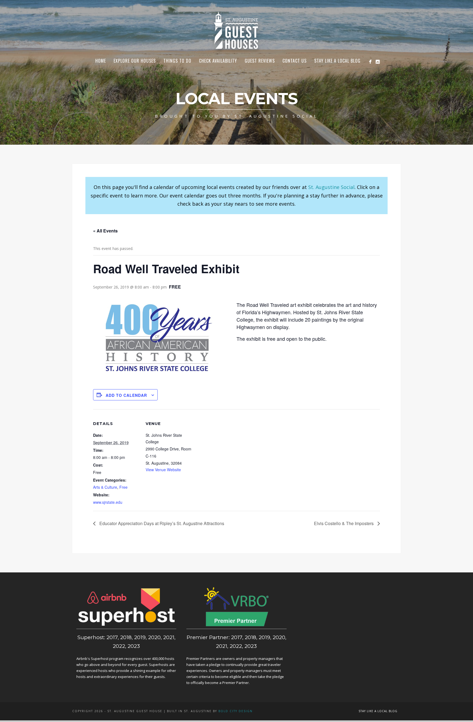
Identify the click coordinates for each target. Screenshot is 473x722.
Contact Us (294, 60)
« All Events (105, 231)
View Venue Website (163, 469)
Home (100, 60)
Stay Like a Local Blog (337, 60)
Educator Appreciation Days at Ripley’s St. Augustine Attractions (161, 523)
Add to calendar (126, 395)
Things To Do (177, 60)
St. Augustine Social (331, 187)
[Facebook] (370, 61)
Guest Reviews (260, 60)
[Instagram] (377, 61)
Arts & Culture (105, 487)
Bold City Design (235, 711)
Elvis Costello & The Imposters (344, 523)
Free (123, 487)
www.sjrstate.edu (107, 502)
